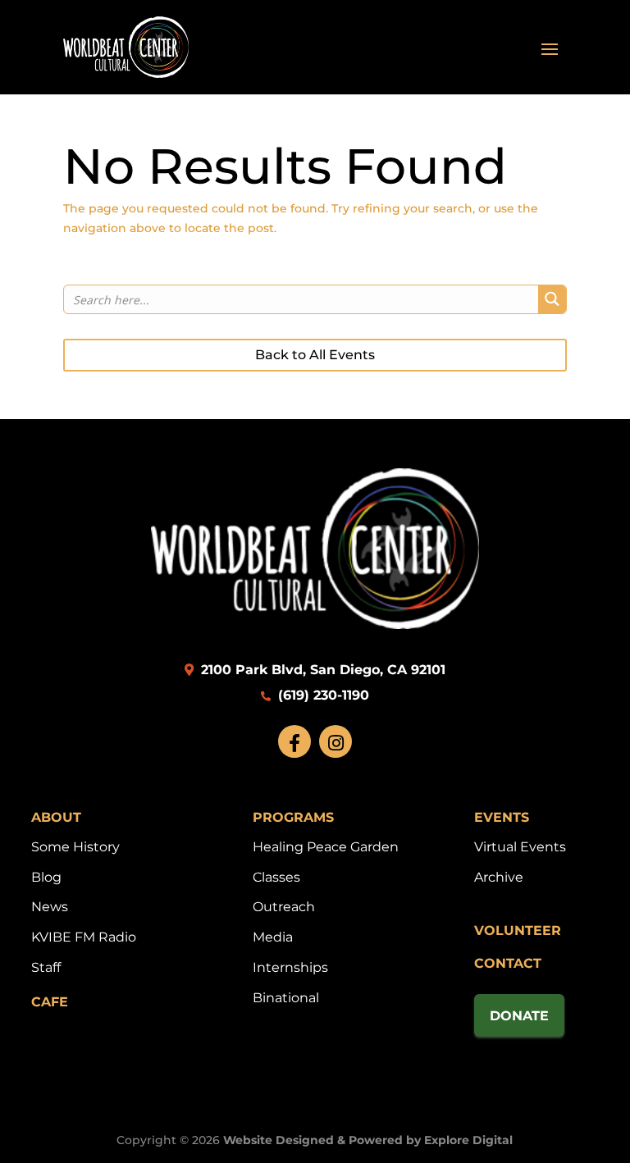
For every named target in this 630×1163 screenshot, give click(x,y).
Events (501, 817)
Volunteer (517, 930)
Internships (290, 967)
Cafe (49, 1002)
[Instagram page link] (335, 741)
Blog (46, 877)
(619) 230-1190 (321, 695)
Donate (519, 1016)
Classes (276, 877)
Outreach (284, 906)
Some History (75, 847)
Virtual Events (520, 847)
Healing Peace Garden (326, 847)
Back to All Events (315, 355)
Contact (507, 963)
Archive (498, 877)
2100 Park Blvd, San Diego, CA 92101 (321, 669)
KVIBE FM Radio (83, 937)
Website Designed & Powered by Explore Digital (368, 1140)
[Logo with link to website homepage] (315, 624)
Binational (286, 998)
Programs (293, 817)
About (56, 817)
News (49, 906)
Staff (46, 967)
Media (273, 937)
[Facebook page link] (294, 741)
